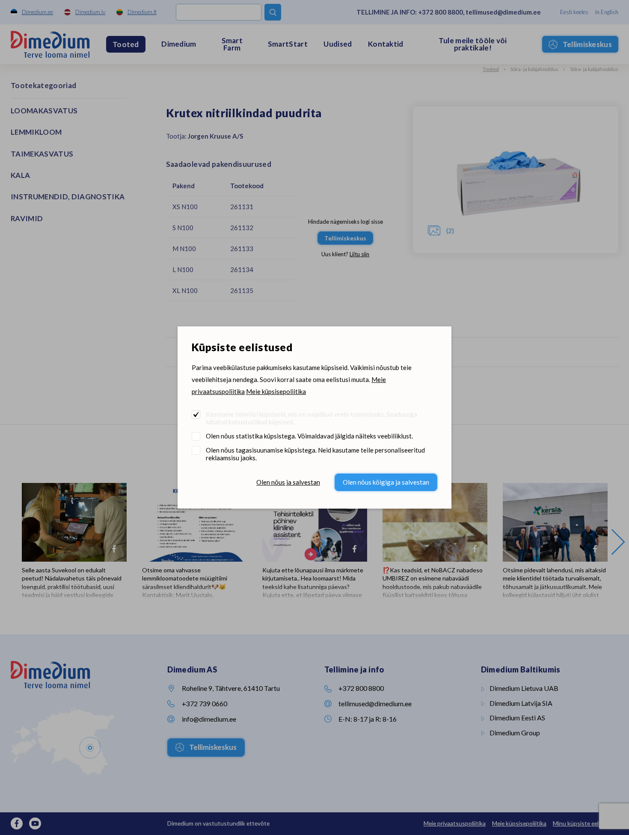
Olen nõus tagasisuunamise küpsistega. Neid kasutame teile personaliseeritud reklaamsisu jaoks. (315, 454)
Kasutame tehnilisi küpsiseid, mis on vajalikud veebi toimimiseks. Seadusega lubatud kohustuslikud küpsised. (311, 418)
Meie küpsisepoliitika (276, 391)
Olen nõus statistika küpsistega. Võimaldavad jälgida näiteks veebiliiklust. (309, 436)
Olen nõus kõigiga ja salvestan (386, 482)
